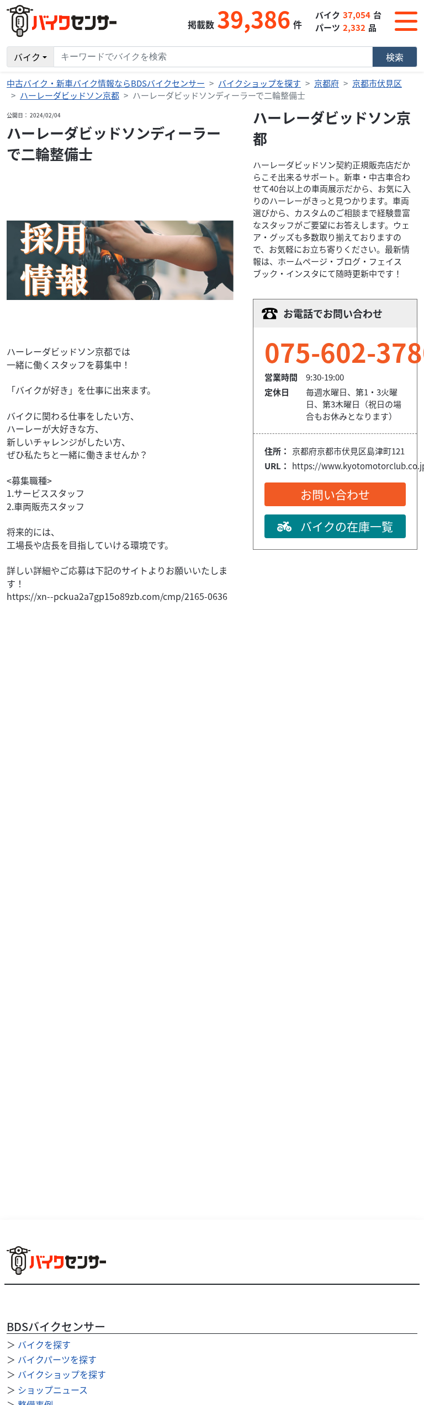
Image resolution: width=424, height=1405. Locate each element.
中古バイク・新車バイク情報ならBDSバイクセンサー (106, 83)
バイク (27, 56)
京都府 (326, 83)
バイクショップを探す (259, 83)
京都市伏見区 (377, 83)
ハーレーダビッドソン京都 (69, 95)
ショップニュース (53, 1389)
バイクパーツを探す (57, 1359)
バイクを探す (44, 1344)
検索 (395, 56)
